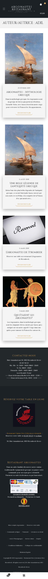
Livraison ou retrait (37, 532)
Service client (29, 539)
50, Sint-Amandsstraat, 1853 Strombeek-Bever (24, 441)
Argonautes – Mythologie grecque (24, 93)
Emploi (38, 539)
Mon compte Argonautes (16, 525)
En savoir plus (24, 113)
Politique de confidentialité (33, 545)
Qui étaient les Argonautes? (24, 316)
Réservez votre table (33, 525)
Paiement (25, 532)
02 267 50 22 (24, 363)
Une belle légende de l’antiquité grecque (24, 185)
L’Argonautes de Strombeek (24, 252)
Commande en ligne (13, 532)
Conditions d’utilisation (15, 545)
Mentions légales (25, 552)
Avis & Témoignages (16, 539)
